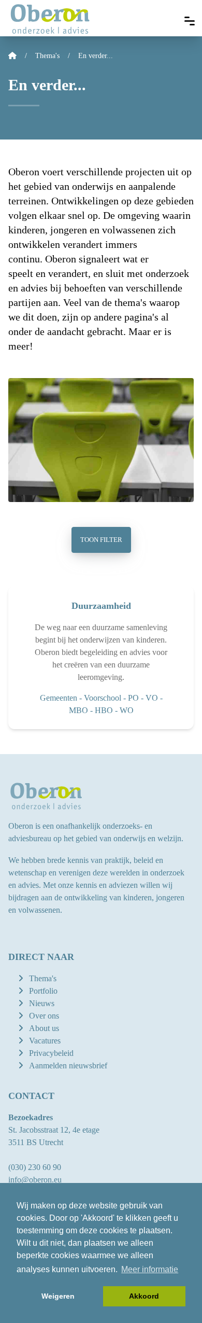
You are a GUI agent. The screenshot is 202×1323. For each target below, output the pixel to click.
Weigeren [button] (58, 1296)
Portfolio (43, 990)
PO (133, 697)
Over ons (44, 1015)
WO (127, 710)
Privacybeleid (51, 1053)
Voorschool (102, 697)
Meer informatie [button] (149, 1269)
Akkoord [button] (144, 1296)
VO (152, 697)
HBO (104, 710)
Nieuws (41, 1003)
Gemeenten (58, 697)
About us (44, 1028)
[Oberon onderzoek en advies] (50, 18)
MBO (78, 710)
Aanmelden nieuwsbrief (68, 1065)
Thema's (42, 978)
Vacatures (45, 1040)
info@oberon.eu (35, 1179)
